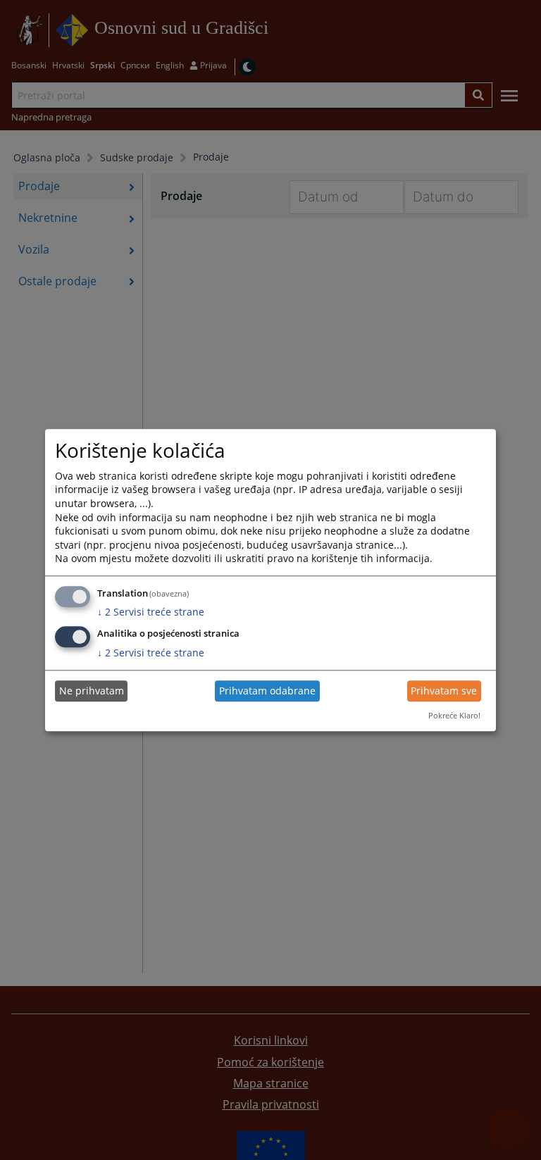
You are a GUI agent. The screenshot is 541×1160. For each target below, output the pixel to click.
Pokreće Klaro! (454, 716)
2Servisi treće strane (150, 612)
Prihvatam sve (444, 691)
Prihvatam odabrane (267, 691)
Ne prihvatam (91, 691)
